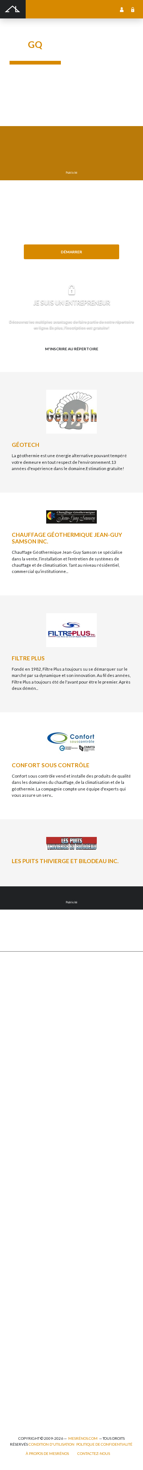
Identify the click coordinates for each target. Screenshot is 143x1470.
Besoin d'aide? (71, 263)
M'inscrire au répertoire (71, 349)
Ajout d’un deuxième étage (35, 1292)
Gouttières (20, 1033)
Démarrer (71, 252)
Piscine (16, 1396)
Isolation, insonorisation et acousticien (47, 1174)
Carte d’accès (23, 1239)
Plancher (18, 1198)
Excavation (20, 1008)
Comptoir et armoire (29, 1118)
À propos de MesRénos (47, 1453)
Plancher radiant (25, 1190)
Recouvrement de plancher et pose (43, 1182)
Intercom (18, 1207)
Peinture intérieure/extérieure (40, 1364)
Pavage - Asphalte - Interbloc (37, 1049)
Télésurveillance (26, 1231)
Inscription (121, 9)
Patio (14, 1041)
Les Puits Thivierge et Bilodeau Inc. (65, 861)
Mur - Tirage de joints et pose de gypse (47, 1255)
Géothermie (21, 1166)
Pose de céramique (28, 1126)
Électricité (20, 1324)
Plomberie (19, 1405)
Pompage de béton (27, 1413)
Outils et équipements (31, 1356)
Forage (16, 1016)
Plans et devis (23, 1284)
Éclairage (18, 1316)
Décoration (21, 1142)
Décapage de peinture (31, 1057)
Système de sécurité (29, 1214)
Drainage (18, 1024)
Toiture (17, 1081)
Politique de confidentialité (104, 1444)
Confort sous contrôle (50, 765)
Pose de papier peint (29, 1372)
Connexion (132, 9)
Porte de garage (25, 1065)
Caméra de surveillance (32, 1247)
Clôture (17, 992)
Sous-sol (18, 1158)
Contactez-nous (93, 1453)
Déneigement (23, 1000)
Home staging (23, 1134)
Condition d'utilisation (51, 1444)
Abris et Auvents (26, 976)
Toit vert (18, 1089)
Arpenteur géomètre (30, 1308)
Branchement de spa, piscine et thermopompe (54, 1388)
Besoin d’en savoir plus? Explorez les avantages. (71, 361)
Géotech (25, 444)
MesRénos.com (83, 1438)
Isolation (18, 1348)
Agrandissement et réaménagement (44, 1300)
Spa (13, 1380)
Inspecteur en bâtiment (32, 1340)
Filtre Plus (28, 658)
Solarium (18, 1073)
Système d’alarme (26, 1222)
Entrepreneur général (31, 1332)
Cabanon (18, 984)
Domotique (20, 1150)
